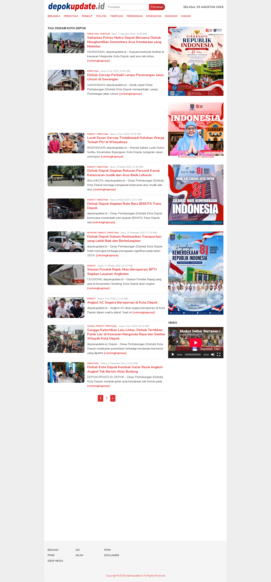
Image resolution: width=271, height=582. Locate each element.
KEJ (78, 550)
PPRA (107, 550)
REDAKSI (53, 550)
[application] (195, 342)
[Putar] (173, 354)
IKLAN (79, 555)
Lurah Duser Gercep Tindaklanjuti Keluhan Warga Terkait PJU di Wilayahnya (125, 140)
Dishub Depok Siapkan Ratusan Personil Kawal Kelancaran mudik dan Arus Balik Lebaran (123, 172)
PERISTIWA (93, 33)
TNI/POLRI (105, 33)
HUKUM (91, 326)
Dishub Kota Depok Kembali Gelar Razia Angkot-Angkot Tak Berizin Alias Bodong (125, 369)
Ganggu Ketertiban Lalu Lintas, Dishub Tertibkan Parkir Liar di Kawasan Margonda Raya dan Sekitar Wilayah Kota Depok (126, 334)
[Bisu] (213, 354)
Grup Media (55, 561)
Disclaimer (111, 555)
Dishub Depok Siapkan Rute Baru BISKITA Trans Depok (124, 205)
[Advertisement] (107, 114)
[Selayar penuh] (218, 354)
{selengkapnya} (98, 61)
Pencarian (157, 7)
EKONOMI (92, 232)
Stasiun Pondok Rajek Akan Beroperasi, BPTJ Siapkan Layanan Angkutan (122, 271)
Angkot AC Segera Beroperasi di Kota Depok (122, 302)
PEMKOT (91, 134)
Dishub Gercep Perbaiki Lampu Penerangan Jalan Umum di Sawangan (125, 77)
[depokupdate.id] (77, 7)
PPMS (51, 555)
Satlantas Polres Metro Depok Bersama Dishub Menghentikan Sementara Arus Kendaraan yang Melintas (124, 42)
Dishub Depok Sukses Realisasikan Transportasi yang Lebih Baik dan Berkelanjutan (124, 238)
